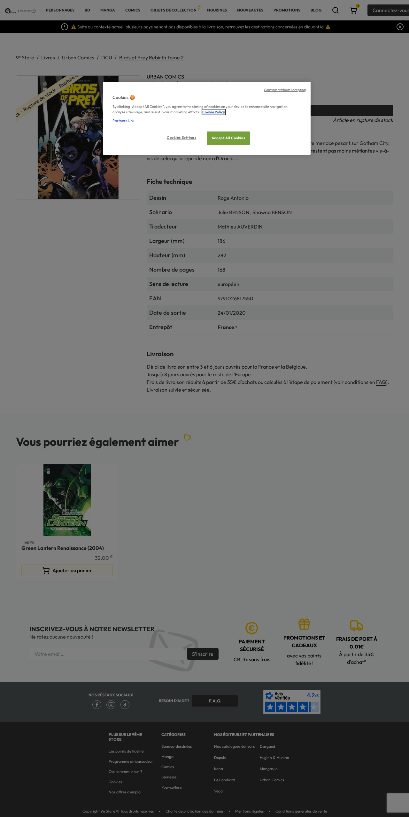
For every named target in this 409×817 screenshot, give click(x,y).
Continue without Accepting (285, 89)
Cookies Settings (181, 137)
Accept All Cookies (228, 138)
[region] (207, 118)
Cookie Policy (213, 112)
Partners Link (123, 120)
